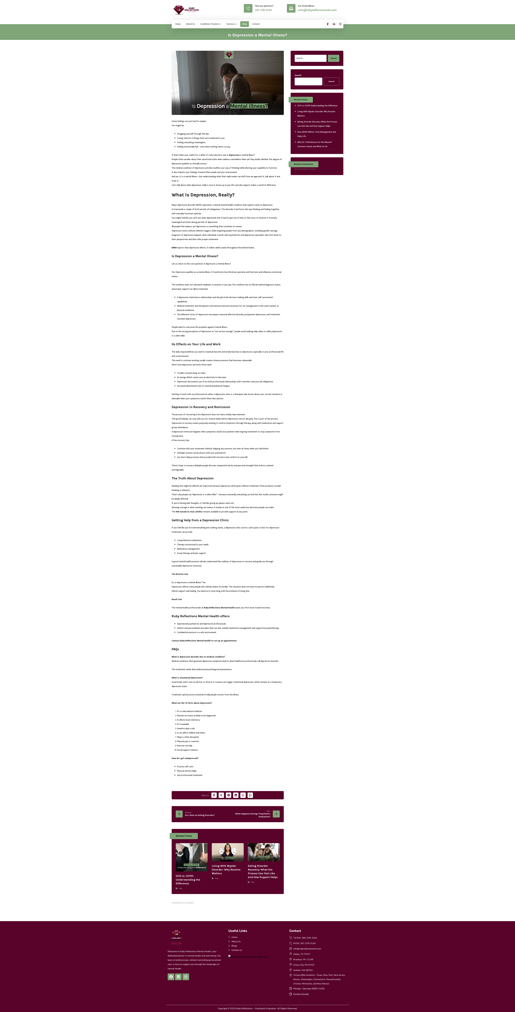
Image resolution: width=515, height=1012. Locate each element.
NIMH (174, 248)
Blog (180, 888)
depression (234, 155)
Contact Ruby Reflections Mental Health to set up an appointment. (204, 641)
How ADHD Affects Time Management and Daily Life (316, 134)
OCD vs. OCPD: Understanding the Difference (317, 106)
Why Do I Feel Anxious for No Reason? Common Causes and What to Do (314, 144)
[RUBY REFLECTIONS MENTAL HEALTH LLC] (257, 957)
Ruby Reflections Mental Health (219, 608)
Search (334, 58)
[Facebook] (171, 976)
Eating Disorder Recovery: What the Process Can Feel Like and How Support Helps (317, 124)
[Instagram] (185, 976)
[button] (328, 24)
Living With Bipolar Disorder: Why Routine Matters (316, 114)
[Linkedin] (178, 976)
